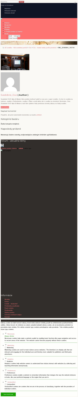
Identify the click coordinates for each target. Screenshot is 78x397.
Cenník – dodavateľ (11, 304)
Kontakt (7, 317)
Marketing (10, 345)
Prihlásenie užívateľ (10, 13)
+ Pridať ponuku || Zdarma (13, 32)
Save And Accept (8, 394)
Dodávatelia (8, 310)
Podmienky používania (12, 306)
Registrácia (7, 8)
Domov (7, 23)
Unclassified (11, 382)
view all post (5, 107)
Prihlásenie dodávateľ (10, 11)
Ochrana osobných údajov (13, 315)
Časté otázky (9, 308)
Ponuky (7, 29)
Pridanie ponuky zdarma (9, 148)
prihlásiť (38, 115)
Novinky (7, 27)
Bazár (6, 34)
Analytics (10, 359)
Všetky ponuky (9, 312)
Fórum (7, 302)
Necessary (10, 334)
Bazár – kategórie (14, 36)
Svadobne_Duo (9, 95)
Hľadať (21, 2)
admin (21, 148)
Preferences (11, 371)
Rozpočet (8, 25)
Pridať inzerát (12, 38)
